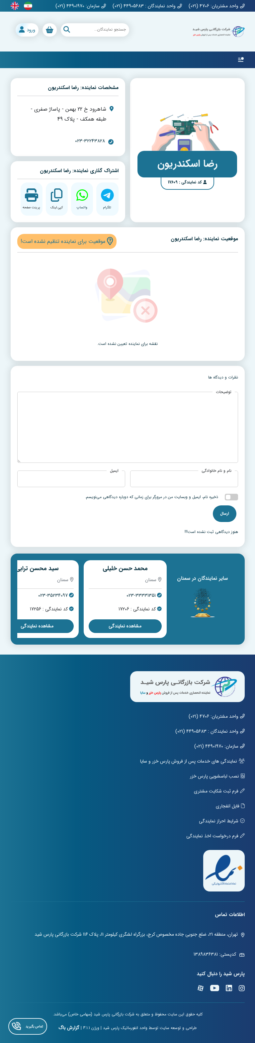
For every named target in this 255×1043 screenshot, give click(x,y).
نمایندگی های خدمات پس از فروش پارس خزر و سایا (188, 761)
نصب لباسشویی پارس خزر (214, 776)
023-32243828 (90, 141)
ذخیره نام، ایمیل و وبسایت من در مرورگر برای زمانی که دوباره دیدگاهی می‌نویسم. (151, 497)
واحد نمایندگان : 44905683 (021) (144, 6)
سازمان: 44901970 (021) (77, 6)
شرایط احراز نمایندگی (218, 821)
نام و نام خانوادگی (216, 471)
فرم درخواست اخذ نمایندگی (212, 836)
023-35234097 (141, 595)
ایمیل (114, 471)
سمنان (150, 579)
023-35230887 (53, 595)
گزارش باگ (68, 1027)
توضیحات (223, 392)
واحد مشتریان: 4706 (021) (213, 6)
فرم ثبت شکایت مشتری (216, 791)
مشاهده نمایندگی (125, 626)
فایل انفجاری (227, 806)
